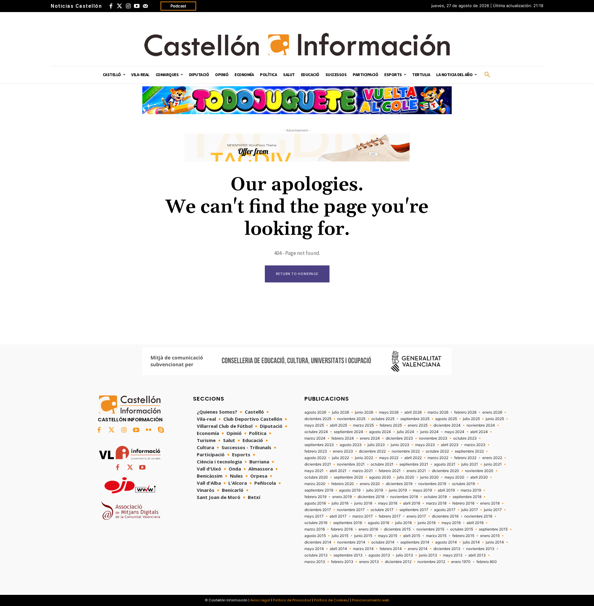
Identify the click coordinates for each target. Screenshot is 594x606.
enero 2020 (370, 484)
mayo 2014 (314, 549)
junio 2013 (428, 555)
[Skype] (161, 430)
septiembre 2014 (414, 542)
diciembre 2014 (317, 542)
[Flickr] (148, 430)
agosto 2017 (444, 510)
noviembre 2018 (404, 497)
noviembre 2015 (430, 529)
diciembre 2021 (317, 464)
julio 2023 (376, 445)
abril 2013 (477, 555)
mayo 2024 (454, 432)
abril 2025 (338, 425)
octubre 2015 (461, 529)
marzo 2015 (436, 536)
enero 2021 (416, 471)
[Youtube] (137, 6)
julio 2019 (374, 490)
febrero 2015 (463, 536)
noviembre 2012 (431, 562)
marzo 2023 (474, 445)
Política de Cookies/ (331, 600)
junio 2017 (493, 510)
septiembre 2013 (348, 555)
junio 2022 (364, 458)
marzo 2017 (362, 516)
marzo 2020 (314, 484)
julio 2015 (340, 536)
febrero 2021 (390, 471)
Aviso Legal (260, 600)
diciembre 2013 (446, 549)
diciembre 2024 (447, 425)
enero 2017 (416, 516)
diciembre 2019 (399, 484)
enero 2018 (490, 503)
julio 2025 (471, 419)
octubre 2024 (316, 432)
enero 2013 (369, 562)
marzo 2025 (363, 425)
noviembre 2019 (432, 484)
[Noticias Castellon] (297, 44)
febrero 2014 (391, 549)
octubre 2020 (316, 477)
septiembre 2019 (318, 490)
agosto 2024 (380, 432)
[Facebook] (111, 6)
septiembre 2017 (413, 510)
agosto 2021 (444, 464)
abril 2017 (337, 516)
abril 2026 (413, 412)
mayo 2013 (453, 555)
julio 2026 (340, 412)
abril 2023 (449, 445)
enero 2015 (490, 536)
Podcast (178, 5)
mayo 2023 (425, 445)
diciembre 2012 (398, 562)
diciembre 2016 (445, 516)
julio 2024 (405, 432)
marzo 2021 (362, 471)
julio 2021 (469, 464)
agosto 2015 (315, 536)
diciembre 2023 (399, 438)
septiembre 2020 (348, 477)
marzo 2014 (363, 549)
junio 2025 (495, 419)
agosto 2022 (315, 458)
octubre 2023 (465, 438)
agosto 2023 (351, 445)
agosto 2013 (379, 555)
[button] (487, 74)
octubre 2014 (382, 542)
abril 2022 (413, 458)
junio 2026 (364, 412)
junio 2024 (429, 432)
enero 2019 (342, 497)
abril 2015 (411, 536)
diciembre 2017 (317, 510)
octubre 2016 (315, 523)
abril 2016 (475, 523)
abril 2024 (479, 432)
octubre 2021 (382, 464)
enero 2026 (492, 412)
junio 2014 (495, 542)
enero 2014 (418, 549)
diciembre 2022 (372, 451)
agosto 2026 (315, 412)
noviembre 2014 (351, 542)
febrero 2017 (390, 516)
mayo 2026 (388, 412)
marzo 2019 (471, 490)
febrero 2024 (342, 438)
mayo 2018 (387, 503)
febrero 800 (486, 562)
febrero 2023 (315, 451)
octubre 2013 (316, 555)
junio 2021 (493, 464)
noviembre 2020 (479, 471)
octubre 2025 (382, 419)
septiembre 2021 (413, 464)
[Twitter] (119, 6)
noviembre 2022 (406, 451)
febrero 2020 (342, 484)
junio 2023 (400, 445)
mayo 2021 (314, 471)
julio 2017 (469, 510)
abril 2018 (411, 503)
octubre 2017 (382, 510)
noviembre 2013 (480, 549)
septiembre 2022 (469, 451)
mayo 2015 (387, 536)
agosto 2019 (349, 490)
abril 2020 (479, 477)
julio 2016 (403, 523)
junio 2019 (398, 490)
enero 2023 (343, 451)
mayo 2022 (388, 458)
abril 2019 (446, 490)
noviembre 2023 (433, 438)
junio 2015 (363, 536)
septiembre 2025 (414, 419)
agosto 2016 (378, 523)
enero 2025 (418, 425)
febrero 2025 (391, 425)
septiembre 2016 (347, 523)
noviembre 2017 (351, 510)
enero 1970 (461, 562)
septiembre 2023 (319, 445)
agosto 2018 (315, 503)
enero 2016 (368, 529)
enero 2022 (492, 458)
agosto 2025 (446, 419)
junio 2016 (427, 523)
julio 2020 (405, 477)
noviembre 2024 (481, 425)
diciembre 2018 (371, 497)
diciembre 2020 (445, 471)
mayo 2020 (454, 477)
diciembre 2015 (397, 529)
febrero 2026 (465, 412)
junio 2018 (363, 503)
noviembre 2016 (478, 516)
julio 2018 (340, 503)
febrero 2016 (342, 529)
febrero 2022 (465, 458)
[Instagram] (128, 6)
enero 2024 (370, 438)
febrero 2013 (342, 562)
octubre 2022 (437, 451)
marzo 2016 (314, 529)
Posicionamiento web (370, 600)
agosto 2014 (446, 542)
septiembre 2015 (493, 529)
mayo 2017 (314, 516)
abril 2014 (338, 549)
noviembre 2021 (351, 464)
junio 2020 (429, 477)
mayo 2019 (422, 490)
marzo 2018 (436, 503)
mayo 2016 (451, 523)
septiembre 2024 (348, 432)
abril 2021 (337, 471)
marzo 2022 (438, 458)
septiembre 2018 (467, 497)
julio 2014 (471, 542)
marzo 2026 (438, 412)
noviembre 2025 (351, 419)
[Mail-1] (145, 6)
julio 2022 (340, 458)
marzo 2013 (314, 562)
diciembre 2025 (317, 419)
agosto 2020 (380, 477)
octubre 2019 (463, 484)
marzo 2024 (314, 438)
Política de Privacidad (292, 600)
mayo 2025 (314, 425)
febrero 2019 (315, 497)
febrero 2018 (463, 503)
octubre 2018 (435, 497)
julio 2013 (404, 555)
